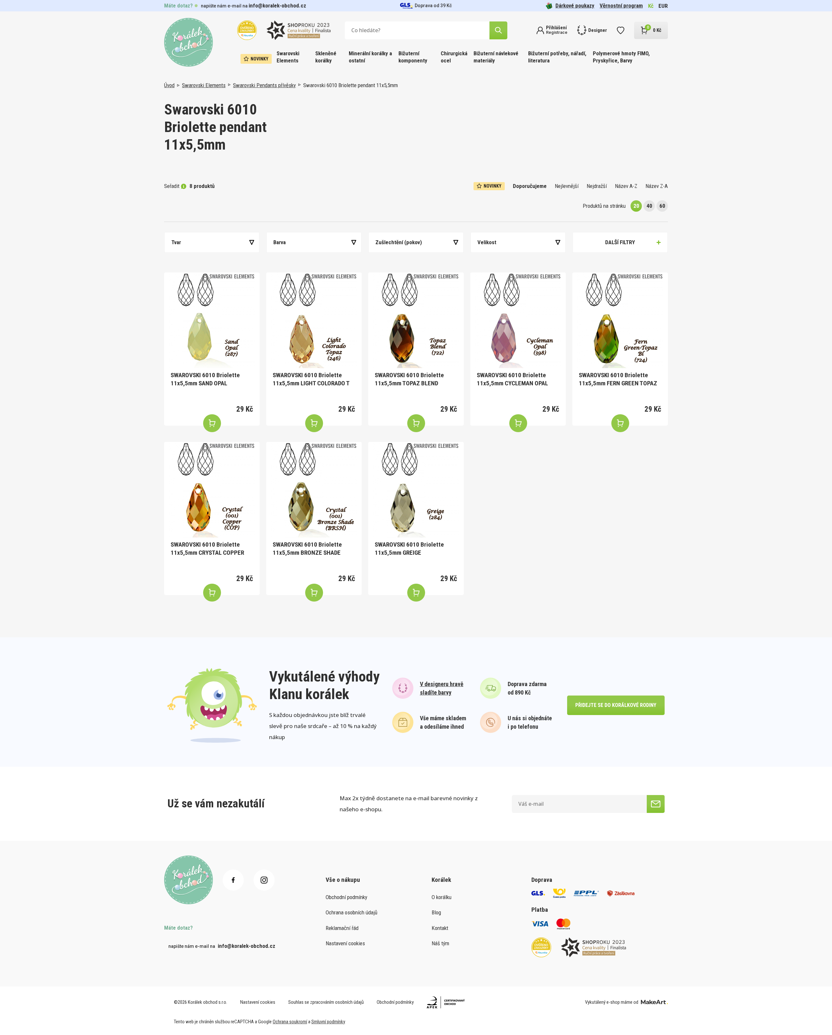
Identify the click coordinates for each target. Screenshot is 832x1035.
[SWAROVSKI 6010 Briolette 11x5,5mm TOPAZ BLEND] (416, 320)
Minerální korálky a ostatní (370, 57)
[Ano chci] (656, 804)
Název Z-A (656, 186)
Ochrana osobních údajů (351, 912)
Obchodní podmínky (346, 897)
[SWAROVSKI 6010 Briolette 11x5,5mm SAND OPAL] (212, 320)
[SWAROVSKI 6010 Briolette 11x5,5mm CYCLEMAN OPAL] (518, 320)
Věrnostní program (621, 5)
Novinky (259, 58)
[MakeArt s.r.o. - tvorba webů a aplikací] (654, 1002)
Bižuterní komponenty (412, 57)
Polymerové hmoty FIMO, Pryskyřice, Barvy (621, 57)
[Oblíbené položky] (620, 30)
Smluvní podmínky (328, 1022)
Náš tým (440, 943)
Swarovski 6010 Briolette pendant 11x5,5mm (350, 85)
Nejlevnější (566, 186)
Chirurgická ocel (454, 57)
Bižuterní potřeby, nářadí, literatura (557, 57)
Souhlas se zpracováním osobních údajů (326, 1002)
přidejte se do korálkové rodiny (615, 705)
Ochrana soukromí (290, 1022)
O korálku (441, 897)
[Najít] (498, 30)
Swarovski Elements (288, 57)
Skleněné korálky (325, 57)
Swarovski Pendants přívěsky (264, 85)
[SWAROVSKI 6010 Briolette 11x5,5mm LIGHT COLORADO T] (314, 320)
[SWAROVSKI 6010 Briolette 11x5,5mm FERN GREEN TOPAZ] (620, 320)
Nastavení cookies (345, 943)
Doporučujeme (530, 186)
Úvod (169, 85)
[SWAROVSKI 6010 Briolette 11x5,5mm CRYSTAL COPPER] (212, 489)
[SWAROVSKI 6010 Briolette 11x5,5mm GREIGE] (416, 489)
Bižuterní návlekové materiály (496, 57)
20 (636, 206)
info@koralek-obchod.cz (277, 5)
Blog (436, 912)
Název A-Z (626, 186)
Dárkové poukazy (574, 5)
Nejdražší (597, 186)
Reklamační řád (342, 928)
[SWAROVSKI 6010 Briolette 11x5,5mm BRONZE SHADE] (314, 489)
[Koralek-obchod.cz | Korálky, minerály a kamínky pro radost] (188, 42)
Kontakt (440, 928)
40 (649, 206)
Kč (651, 6)
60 (662, 206)
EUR (663, 6)
